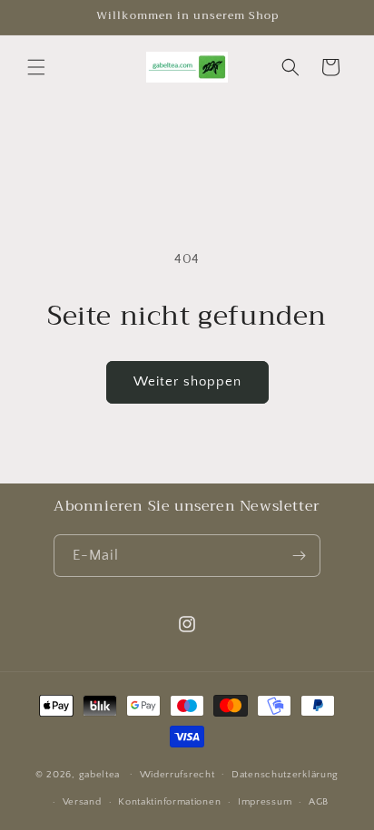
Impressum (264, 801)
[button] (36, 67)
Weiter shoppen (187, 381)
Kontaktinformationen (169, 801)
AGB (319, 801)
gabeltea (100, 773)
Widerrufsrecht (177, 774)
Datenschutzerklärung (285, 774)
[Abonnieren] (300, 555)
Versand (82, 801)
